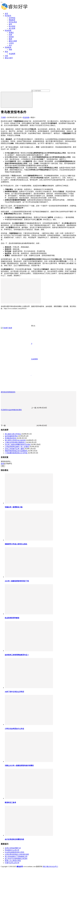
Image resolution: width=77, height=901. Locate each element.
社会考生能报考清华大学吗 (14, 852)
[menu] (1, 2)
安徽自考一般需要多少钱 (13, 507)
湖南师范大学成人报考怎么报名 (16, 544)
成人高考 (12, 28)
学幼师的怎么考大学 (12, 850)
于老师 (3, 117)
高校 (10, 49)
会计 (10, 45)
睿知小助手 (9, 58)
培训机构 (8, 47)
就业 (6, 51)
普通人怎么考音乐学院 (13, 861)
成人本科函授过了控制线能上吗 (16, 856)
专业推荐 (12, 54)
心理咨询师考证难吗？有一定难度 (17, 446)
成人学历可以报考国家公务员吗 (16, 858)
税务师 (11, 37)
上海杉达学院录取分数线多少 (15, 442)
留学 (10, 24)
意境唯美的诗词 (10, 438)
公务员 (11, 43)
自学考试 (12, 18)
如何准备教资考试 (11, 436)
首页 (6, 13)
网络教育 (12, 20)
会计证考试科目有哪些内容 (14, 839)
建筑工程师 (13, 41)
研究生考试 (13, 22)
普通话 (11, 32)
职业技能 (8, 30)
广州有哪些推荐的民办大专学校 (16, 453)
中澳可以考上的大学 (12, 863)
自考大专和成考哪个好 (13, 848)
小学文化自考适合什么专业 (14, 728)
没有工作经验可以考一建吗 (14, 449)
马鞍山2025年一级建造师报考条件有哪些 (19, 765)
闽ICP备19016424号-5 (50, 866)
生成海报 (34, 359)
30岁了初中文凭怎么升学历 (14, 691)
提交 (3, 466)
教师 (10, 39)
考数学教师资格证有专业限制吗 (16, 451)
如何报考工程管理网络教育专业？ (17, 655)
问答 (6, 56)
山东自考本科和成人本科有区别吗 (17, 854)
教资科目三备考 (10, 802)
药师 (10, 35)
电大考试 (12, 26)
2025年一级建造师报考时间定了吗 (17, 581)
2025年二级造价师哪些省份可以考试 (18, 444)
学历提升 (8, 16)
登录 (2, 463)
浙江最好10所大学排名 (13, 434)
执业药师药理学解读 (12, 618)
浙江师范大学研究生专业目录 (15, 440)
